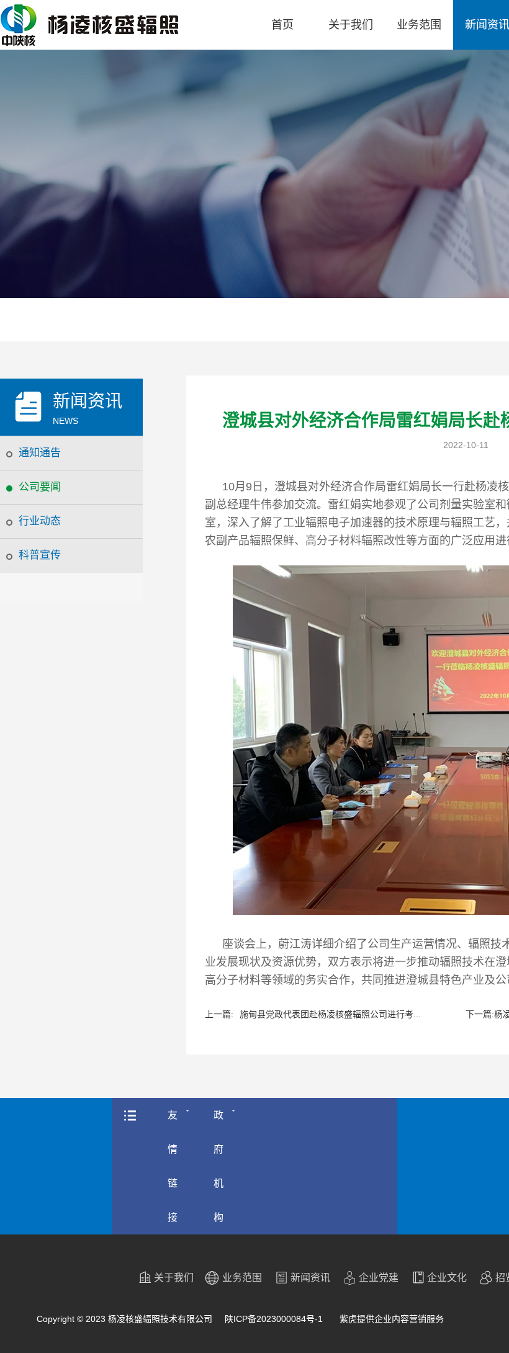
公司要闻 (40, 487)
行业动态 (40, 521)
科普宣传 (40, 555)
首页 (282, 25)
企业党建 (379, 1277)
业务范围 (419, 25)
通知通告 (40, 453)
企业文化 (447, 1277)
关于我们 (350, 25)
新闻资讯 (310, 1277)
